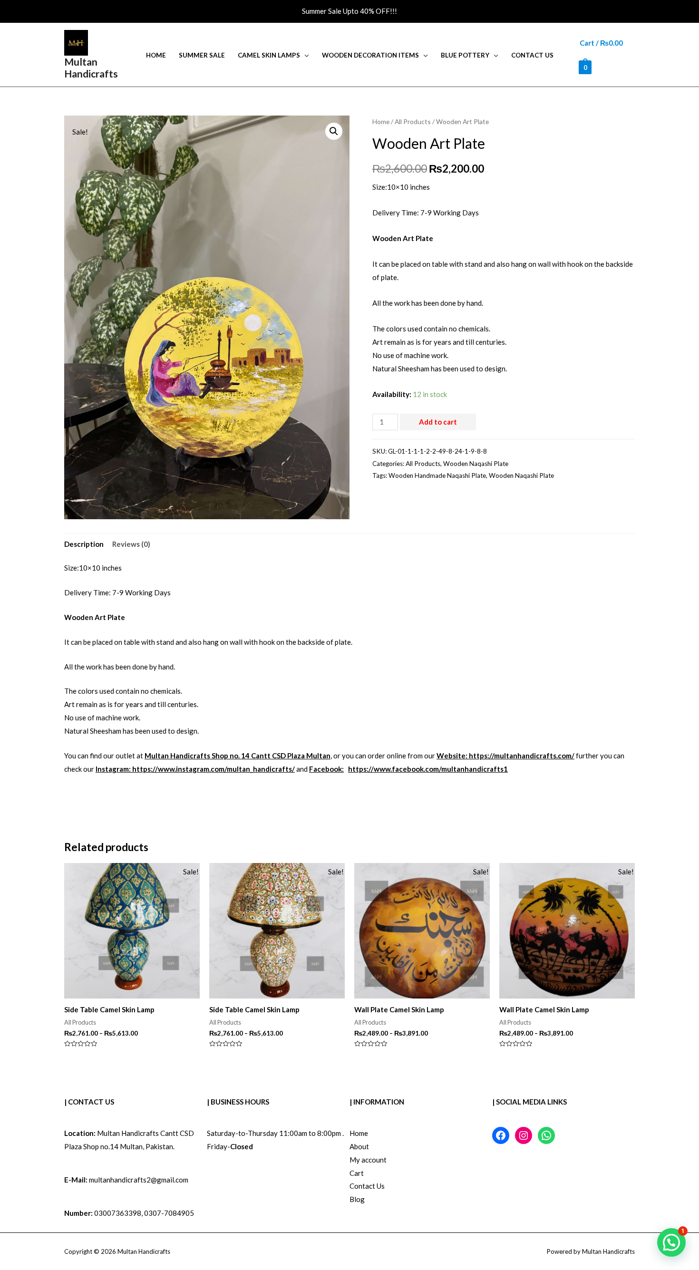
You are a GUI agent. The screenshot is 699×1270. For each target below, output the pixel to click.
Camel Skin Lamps (269, 55)
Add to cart (438, 421)
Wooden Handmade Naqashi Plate (437, 475)
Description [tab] (84, 544)
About (359, 1146)
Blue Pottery (465, 55)
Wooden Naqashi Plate (475, 463)
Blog (357, 1199)
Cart (357, 1173)
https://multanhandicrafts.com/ (521, 755)
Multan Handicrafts (91, 67)
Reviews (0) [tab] (131, 544)
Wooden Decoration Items (370, 55)
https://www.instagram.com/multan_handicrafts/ (213, 769)
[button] (333, 131)
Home (156, 55)
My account (368, 1159)
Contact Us (532, 55)
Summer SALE (202, 55)
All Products (413, 121)
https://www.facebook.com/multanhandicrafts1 (428, 769)
